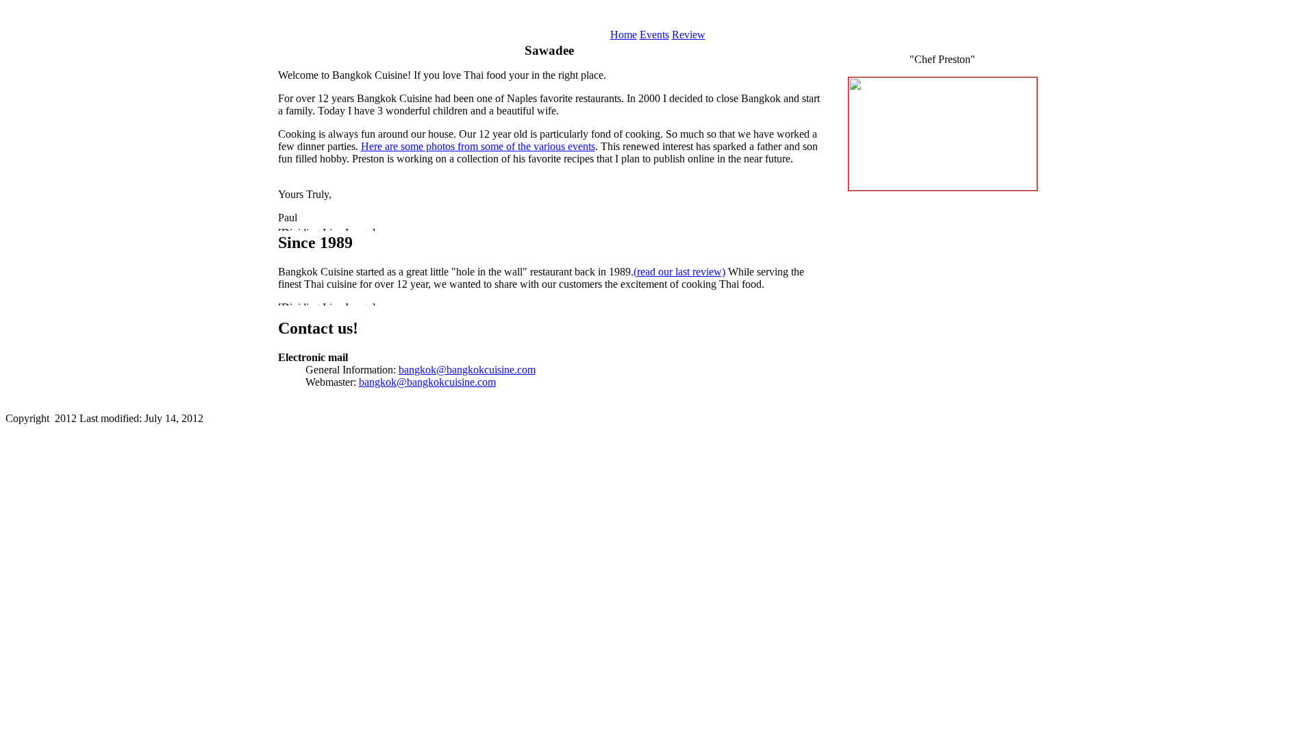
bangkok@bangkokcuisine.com (467, 369)
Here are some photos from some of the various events (478, 146)
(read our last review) (679, 272)
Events (654, 34)
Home (623, 34)
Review (688, 34)
